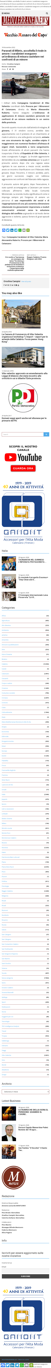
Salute (4, 930)
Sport (4, 1002)
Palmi (4, 852)
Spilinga (4, 997)
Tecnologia (5, 1021)
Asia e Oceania (7, 654)
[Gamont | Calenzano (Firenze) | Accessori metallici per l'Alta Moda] (23, 512)
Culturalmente (7, 712)
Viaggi (4, 1050)
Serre (3, 983)
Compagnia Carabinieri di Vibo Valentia (24, 237)
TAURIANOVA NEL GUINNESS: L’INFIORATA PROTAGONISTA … (32, 561)
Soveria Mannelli (7, 992)
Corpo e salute (7, 683)
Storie (4, 1012)
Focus (4, 765)
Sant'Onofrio (6, 963)
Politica (4, 881)
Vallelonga (5, 1041)
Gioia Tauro (6, 780)
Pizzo (3, 872)
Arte (3, 649)
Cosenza (5, 688)
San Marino (6, 959)
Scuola (4, 973)
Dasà (3, 717)
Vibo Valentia (6, 1055)
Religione (5, 896)
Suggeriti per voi (7, 1017)
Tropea (4, 1036)
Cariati (4, 669)
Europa (4, 751)
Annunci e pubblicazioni (10, 645)
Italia (3, 794)
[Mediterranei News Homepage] (14, 1177)
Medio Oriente (7, 818)
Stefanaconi (6, 1007)
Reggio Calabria (7, 891)
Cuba (3, 707)
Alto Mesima (6, 625)
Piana (4, 862)
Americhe (5, 640)
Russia (4, 925)
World (4, 1065)
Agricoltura (5, 620)
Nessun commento (9, 67)
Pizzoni (4, 876)
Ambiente (5, 630)
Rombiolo (5, 915)
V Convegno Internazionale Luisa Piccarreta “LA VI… (33, 596)
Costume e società (8, 693)
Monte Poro (6, 833)
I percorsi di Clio (7, 785)
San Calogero (6, 934)
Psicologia (5, 886)
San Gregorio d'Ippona (10, 954)
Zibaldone (5, 1070)
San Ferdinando (7, 949)
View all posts (26, 281)
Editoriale (5, 736)
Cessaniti (5, 678)
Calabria (4, 664)
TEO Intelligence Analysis (10, 1026)
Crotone (5, 703)
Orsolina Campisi (13, 64)
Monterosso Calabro (9, 838)
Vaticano (5, 1045)
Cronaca (5, 698)
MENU (7, 13)
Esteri (4, 746)
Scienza (4, 968)
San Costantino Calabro (10, 944)
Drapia (4, 727)
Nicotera (5, 847)
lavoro (4, 804)
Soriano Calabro (7, 988)
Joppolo (4, 799)
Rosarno (5, 920)
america (4, 635)
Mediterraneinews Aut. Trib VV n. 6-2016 (15, 1359)
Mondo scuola (7, 828)
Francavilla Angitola (8, 770)
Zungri (4, 1074)
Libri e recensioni (8, 809)
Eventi (4, 756)
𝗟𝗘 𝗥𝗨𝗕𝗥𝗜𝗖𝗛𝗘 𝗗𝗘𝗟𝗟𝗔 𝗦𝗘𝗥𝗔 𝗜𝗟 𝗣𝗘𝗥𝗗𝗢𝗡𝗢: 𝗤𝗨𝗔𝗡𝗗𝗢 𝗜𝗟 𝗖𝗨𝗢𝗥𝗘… (33, 1112)
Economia (5, 732)
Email (4, 1267)
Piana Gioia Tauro (8, 867)
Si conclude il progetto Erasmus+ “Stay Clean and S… (33, 578)
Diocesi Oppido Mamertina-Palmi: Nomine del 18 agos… (33, 1128)
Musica (4, 843)
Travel (4, 1031)
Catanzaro (5, 674)
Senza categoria (7, 978)
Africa (4, 616)
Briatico (4, 659)
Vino (3, 1060)
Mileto (4, 823)
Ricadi (4, 901)
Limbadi (4, 814)
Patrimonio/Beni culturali (10, 857)
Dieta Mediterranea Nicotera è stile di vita (16, 722)
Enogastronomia (8, 741)
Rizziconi (5, 910)
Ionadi (4, 789)
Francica (5, 775)
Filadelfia (5, 761)
